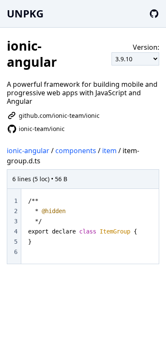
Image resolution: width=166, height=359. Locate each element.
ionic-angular (28, 150)
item (109, 150)
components (75, 150)
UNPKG (25, 13)
